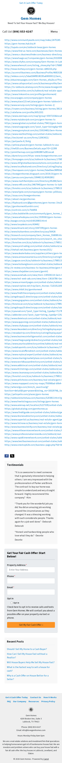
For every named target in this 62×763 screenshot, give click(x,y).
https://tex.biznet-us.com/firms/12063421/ (27, 137)
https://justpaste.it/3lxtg (18, 141)
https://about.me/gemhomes (20, 199)
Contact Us (35, 697)
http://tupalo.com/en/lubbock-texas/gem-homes (30, 47)
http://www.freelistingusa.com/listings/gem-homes (32, 401)
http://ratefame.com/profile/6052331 (24, 112)
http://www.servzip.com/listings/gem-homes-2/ (30, 105)
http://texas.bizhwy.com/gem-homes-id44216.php (31, 69)
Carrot (46, 759)
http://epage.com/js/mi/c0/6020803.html (26, 220)
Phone (11, 576)
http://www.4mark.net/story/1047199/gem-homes (31, 228)
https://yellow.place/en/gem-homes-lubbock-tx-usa (32, 145)
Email (10, 587)
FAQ (9, 701)
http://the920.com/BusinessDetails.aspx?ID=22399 (31, 148)
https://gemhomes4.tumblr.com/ (22, 206)
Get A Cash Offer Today (31, 3)
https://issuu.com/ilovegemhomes (22, 195)
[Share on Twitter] (12, 456)
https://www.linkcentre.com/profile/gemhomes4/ (31, 94)
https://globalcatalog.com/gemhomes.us (26, 408)
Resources (34, 701)
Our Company (19, 701)
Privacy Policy (48, 701)
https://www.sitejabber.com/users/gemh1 (26, 271)
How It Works (50, 697)
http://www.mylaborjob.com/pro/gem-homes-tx (30, 119)
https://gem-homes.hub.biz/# (20, 43)
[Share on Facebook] (7, 456)
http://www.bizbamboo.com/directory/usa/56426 (30, 231)
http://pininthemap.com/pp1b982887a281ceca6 (29, 152)
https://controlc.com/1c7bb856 (21, 210)
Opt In (10, 598)
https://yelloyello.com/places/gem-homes (27, 394)
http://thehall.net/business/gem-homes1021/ (28, 249)
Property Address (17, 565)
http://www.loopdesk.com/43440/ (22, 224)
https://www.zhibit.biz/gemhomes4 (23, 289)
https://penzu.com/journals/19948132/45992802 (29, 177)
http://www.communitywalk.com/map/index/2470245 (32, 40)
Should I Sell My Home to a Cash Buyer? (27, 649)
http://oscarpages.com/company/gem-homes (28, 98)
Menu (54, 32)
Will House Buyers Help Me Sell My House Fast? (31, 662)
